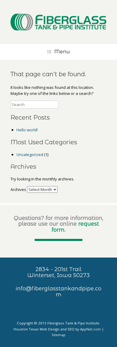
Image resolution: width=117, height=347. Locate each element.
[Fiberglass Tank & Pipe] (58, 22)
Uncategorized (29, 154)
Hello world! (27, 130)
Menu (62, 52)
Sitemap (58, 335)
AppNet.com (90, 329)
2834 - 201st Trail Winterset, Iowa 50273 (58, 272)
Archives (18, 189)
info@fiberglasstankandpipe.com (58, 291)
